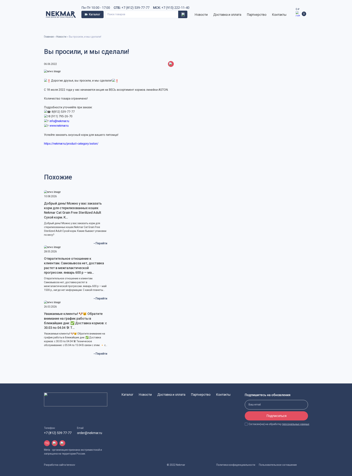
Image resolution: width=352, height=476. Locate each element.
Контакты (279, 14)
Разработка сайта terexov (59, 464)
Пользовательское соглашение (278, 464)
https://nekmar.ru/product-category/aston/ (71, 143)
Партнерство (256, 14)
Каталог (127, 394)
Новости (201, 14)
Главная (49, 36)
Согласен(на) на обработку (279, 424)
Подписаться (276, 416)
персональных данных (295, 424)
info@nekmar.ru (59, 121)
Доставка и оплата (227, 14)
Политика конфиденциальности (235, 464)
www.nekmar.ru (59, 125)
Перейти (101, 243)
